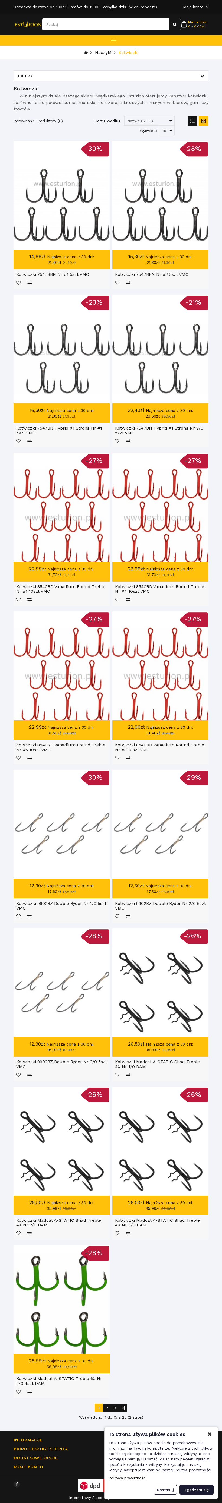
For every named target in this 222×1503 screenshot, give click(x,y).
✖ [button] (209, 1434)
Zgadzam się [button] (196, 1490)
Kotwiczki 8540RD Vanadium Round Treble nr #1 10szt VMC (60, 589)
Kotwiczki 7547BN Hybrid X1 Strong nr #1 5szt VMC (59, 430)
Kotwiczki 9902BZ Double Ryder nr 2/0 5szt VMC (160, 906)
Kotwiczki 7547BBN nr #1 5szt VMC (52, 274)
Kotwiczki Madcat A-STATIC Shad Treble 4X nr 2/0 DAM (58, 1223)
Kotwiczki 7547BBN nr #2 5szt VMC (151, 274)
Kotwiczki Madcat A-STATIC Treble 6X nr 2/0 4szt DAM (59, 1381)
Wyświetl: (148, 130)
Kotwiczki (128, 52)
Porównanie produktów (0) (38, 121)
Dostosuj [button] (165, 1490)
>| (123, 1408)
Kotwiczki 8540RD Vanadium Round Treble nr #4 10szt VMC (159, 589)
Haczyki (103, 52)
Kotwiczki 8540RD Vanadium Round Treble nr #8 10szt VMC (159, 747)
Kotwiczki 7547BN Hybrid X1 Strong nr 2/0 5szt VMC (159, 430)
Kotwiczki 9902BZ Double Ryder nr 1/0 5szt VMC (61, 906)
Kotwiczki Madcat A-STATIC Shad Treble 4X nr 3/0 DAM (157, 1223)
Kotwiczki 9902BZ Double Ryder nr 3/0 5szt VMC (61, 1064)
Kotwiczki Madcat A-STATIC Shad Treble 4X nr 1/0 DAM (157, 1064)
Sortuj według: (108, 121)
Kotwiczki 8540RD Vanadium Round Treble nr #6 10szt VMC (60, 747)
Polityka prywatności (127, 1478)
